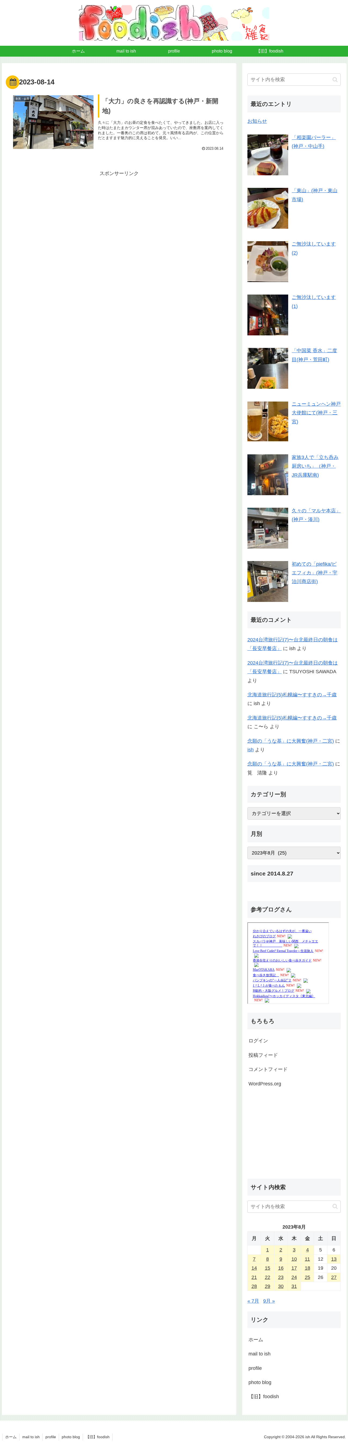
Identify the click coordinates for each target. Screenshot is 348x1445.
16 (281, 1268)
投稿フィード (263, 1055)
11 (307, 1259)
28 (254, 1286)
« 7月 (253, 1301)
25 (307, 1277)
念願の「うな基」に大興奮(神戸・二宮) (290, 741)
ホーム (255, 1339)
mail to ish (259, 1354)
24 (294, 1277)
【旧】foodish (263, 1396)
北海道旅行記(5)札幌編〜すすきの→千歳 (292, 694)
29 (267, 1286)
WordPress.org (264, 1083)
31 (294, 1286)
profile (255, 1368)
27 (334, 1277)
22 (267, 1277)
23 (281, 1277)
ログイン (258, 1040)
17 (294, 1268)
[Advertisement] (119, 216)
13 (334, 1259)
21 (254, 1277)
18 (307, 1268)
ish (250, 749)
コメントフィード (268, 1069)
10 (294, 1259)
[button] (335, 79)
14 (254, 1268)
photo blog (259, 1382)
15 (267, 1268)
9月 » (269, 1301)
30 (281, 1286)
